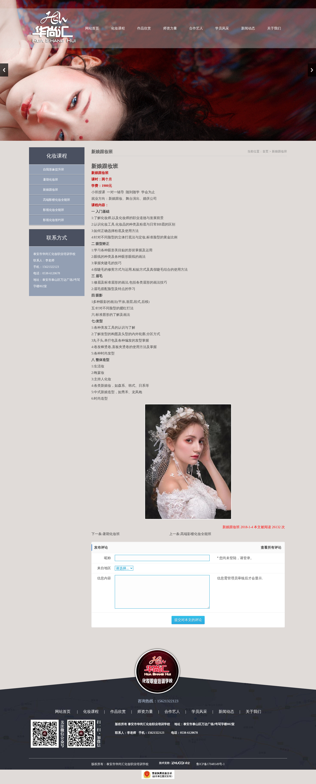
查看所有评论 (271, 547)
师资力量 (170, 28)
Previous (4, 70)
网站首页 (92, 28)
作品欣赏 (144, 28)
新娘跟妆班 (50, 189)
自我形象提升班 (53, 169)
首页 (265, 151)
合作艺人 (196, 28)
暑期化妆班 (50, 179)
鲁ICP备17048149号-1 (210, 764)
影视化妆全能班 (53, 210)
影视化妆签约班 (53, 220)
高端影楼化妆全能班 (56, 199)
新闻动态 (248, 28)
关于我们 (274, 28)
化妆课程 (118, 28)
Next (312, 70)
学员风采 (222, 28)
